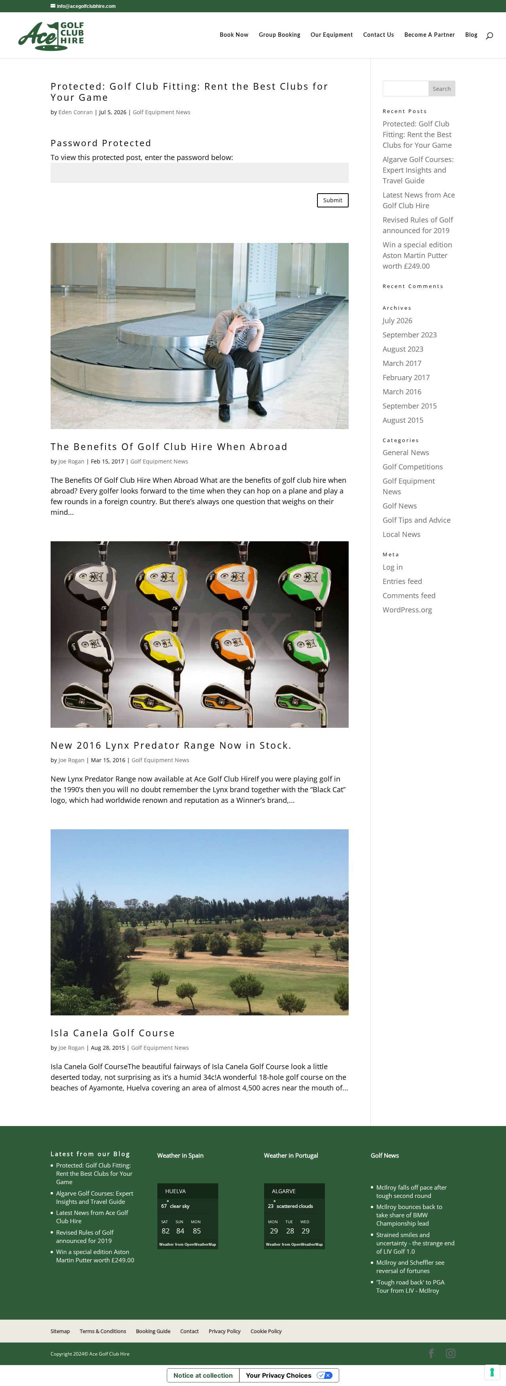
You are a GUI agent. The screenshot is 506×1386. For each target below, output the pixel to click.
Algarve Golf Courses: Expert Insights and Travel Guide (418, 169)
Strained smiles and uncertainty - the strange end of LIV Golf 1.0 (415, 1243)
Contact (189, 1331)
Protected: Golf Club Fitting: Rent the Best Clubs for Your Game (190, 92)
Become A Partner (429, 35)
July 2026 (397, 320)
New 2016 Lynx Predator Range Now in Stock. (171, 745)
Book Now (234, 35)
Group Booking (279, 35)
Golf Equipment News (162, 112)
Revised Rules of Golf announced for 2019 (84, 1236)
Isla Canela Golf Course (113, 1032)
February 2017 (406, 377)
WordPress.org (407, 609)
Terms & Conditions (103, 1331)
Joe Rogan (72, 461)
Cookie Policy (266, 1331)
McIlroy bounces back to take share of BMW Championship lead (409, 1215)
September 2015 (410, 406)
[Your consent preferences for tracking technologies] (492, 1372)
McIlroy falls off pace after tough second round (411, 1191)
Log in (393, 567)
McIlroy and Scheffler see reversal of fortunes (410, 1266)
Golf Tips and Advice (417, 520)
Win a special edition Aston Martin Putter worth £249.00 (417, 255)
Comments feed (409, 595)
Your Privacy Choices (279, 1375)
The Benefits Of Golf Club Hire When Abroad (169, 446)
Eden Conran (76, 112)
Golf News (400, 505)
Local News (402, 534)
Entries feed (402, 581)
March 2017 (402, 363)
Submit (332, 200)
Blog (471, 35)
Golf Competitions (413, 466)
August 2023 (403, 349)
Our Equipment (332, 35)
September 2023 (410, 334)
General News (406, 452)
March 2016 (402, 391)
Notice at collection (203, 1375)
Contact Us (378, 35)
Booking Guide (153, 1331)
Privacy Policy (225, 1331)
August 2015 (403, 420)
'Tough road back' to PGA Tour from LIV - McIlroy (410, 1286)
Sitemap (60, 1331)
